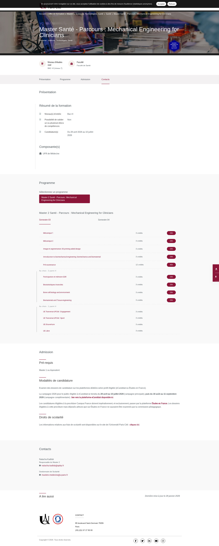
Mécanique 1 (48, 233)
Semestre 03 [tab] (45, 220)
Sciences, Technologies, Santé (89, 14)
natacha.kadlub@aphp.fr (53, 465)
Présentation (45, 79)
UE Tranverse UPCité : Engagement (56, 311)
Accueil (42, 14)
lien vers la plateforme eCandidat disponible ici (92, 397)
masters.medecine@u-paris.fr (55, 474)
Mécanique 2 (48, 241)
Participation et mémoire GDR (54, 277)
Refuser (172, 4)
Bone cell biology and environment (56, 292)
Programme (65, 79)
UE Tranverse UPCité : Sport (54, 318)
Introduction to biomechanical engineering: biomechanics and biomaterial (72, 257)
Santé (108, 14)
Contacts (106, 79)
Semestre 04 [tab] (104, 220)
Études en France (159, 403)
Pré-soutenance (49, 265)
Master (70, 14)
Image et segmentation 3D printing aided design (62, 249)
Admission (85, 79)
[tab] (64, 200)
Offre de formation (56, 14)
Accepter (161, 4)
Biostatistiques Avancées (53, 284)
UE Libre (46, 331)
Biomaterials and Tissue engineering (57, 300)
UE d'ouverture (49, 324)
